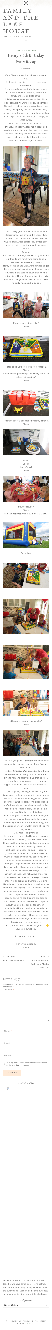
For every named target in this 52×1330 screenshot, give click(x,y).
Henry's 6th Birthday (26, 50)
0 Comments (26, 68)
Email (7, 1043)
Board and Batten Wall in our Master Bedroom (40, 962)
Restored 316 (31, 1323)
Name (7, 1031)
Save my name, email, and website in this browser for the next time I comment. (26, 1064)
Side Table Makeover (13, 958)
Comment (8, 989)
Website (8, 1055)
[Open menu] (26, 41)
